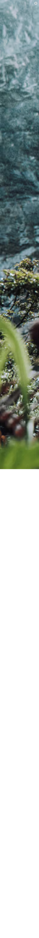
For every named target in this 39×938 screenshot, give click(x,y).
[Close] (35, 3)
